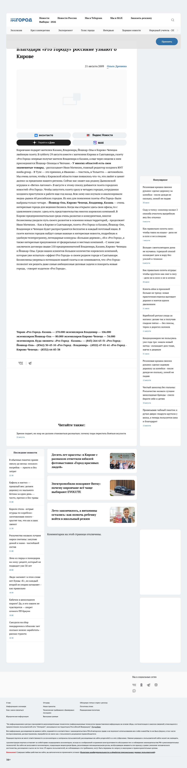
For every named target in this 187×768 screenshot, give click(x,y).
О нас (8, 703)
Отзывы (46, 703)
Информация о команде (16, 706)
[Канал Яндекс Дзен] (44, 143)
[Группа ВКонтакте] (44, 135)
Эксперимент (65, 30)
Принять (167, 41)
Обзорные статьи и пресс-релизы (94, 703)
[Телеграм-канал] (148, 685)
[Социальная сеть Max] (99, 143)
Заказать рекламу (141, 18)
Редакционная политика (90, 710)
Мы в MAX (116, 18)
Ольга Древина (117, 66)
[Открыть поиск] (173, 20)
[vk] (21, 363)
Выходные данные (50, 716)
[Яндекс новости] (99, 135)
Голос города (88, 30)
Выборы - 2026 (47, 21)
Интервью (108, 30)
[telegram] (31, 363)
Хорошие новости (131, 30)
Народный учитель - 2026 (162, 30)
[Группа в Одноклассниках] (141, 685)
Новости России (67, 18)
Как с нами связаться (15, 710)
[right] (177, 30)
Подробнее (96, 727)
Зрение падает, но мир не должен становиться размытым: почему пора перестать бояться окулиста (71, 435)
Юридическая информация (17, 716)
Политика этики (86, 706)
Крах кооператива (40, 30)
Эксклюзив (16, 30)
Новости (44, 18)
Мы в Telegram (93, 18)
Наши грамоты (49, 706)
